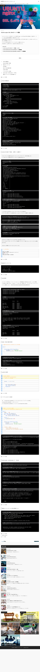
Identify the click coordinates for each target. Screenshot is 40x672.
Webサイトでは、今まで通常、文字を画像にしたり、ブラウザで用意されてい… (17, 595)
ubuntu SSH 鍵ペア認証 (7, 63)
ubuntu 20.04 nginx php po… (11, 556)
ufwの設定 (4, 66)
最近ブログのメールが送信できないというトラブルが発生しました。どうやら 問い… (18, 608)
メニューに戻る (4, 77)
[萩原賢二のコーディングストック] (18, 1)
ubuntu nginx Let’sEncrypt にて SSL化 (9, 72)
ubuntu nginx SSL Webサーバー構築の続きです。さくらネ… (14, 564)
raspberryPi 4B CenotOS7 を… (12, 588)
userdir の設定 (5, 69)
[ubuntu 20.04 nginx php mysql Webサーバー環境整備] (29, 540)
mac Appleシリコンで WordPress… (12, 575)
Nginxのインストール (6, 64)
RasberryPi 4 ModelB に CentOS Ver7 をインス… (13, 589)
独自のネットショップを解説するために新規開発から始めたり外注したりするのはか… (18, 583)
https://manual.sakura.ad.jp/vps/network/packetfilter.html (20, 284)
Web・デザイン (23, 612)
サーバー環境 (2, 5)
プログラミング (4, 612)
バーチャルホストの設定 (7, 71)
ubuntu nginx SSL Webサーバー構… (13, 569)
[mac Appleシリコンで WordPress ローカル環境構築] (10, 540)
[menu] (38, 1)
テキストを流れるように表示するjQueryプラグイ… (15, 600)
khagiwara (5, 535)
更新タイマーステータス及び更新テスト (9, 74)
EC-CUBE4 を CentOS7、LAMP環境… (13, 581)
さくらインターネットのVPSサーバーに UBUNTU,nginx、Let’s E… (15, 570)
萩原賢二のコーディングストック (19, 647)
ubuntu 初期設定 (5, 61)
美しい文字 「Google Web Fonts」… (13, 594)
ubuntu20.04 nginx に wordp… (12, 550)
